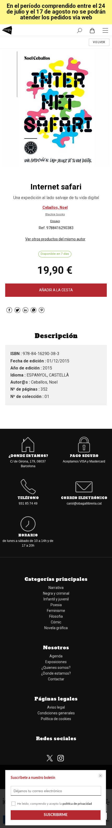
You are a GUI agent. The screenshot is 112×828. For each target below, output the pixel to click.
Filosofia (56, 616)
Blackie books (55, 214)
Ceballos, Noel (55, 207)
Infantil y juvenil (56, 599)
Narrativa (56, 588)
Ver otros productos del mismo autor (55, 239)
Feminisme (56, 611)
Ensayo (55, 221)
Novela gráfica (56, 628)
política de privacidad (77, 803)
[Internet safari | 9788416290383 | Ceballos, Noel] (56, 109)
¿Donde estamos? (56, 673)
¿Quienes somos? (56, 667)
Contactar (56, 679)
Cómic (56, 622)
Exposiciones (56, 662)
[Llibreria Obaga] (7, 31)
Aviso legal (56, 707)
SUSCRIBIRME (55, 815)
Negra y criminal (56, 593)
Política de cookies (56, 719)
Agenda (56, 656)
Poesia (56, 605)
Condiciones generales (56, 713)
